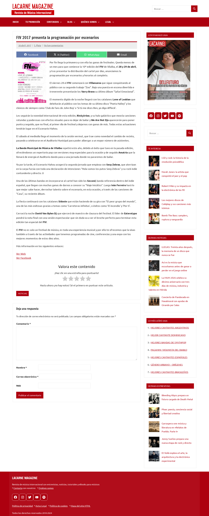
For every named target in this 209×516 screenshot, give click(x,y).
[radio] (65, 279)
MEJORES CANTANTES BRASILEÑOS (169, 372)
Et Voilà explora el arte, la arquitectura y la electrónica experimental (176, 456)
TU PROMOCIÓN (32, 21)
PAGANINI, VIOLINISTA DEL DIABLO (169, 349)
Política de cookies (59, 505)
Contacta (18, 488)
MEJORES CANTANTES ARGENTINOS (170, 327)
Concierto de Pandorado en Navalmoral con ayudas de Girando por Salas (175, 301)
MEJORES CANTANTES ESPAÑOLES (169, 357)
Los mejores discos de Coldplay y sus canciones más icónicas (176, 204)
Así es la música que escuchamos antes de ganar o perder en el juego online (176, 266)
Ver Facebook (23, 257)
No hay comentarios (53, 45)
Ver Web (21, 253)
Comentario (23, 323)
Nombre (21, 367)
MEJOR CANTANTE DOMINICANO (168, 335)
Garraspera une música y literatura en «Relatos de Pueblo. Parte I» (174, 427)
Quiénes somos (46, 488)
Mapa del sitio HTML (80, 505)
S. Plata (37, 45)
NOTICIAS (22, 293)
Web (18, 385)
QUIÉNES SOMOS (89, 21)
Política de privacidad (22, 505)
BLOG (69, 21)
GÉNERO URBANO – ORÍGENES (167, 364)
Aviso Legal (41, 505)
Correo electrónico (27, 376)
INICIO (16, 21)
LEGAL (108, 21)
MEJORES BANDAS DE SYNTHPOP (168, 342)
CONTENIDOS (53, 21)
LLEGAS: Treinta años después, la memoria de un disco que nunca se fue (177, 250)
